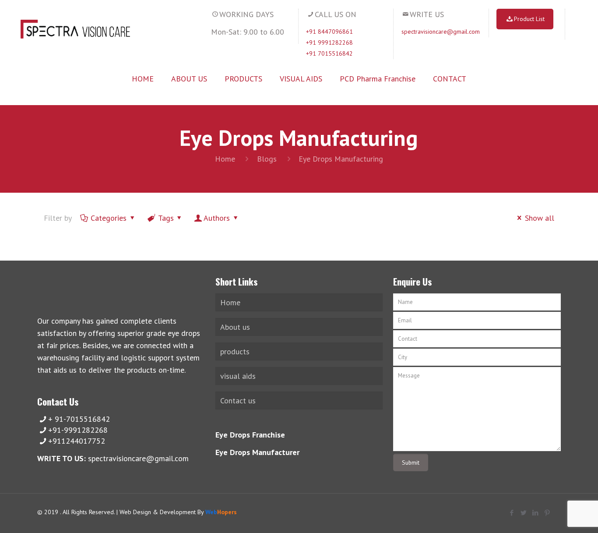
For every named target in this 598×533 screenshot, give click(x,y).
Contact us (238, 400)
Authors (217, 218)
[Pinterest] (547, 512)
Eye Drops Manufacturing (341, 159)
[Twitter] (523, 512)
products (235, 351)
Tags (166, 218)
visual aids (238, 376)
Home (225, 159)
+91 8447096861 (329, 31)
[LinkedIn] (535, 512)
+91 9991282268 (329, 42)
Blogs (267, 159)
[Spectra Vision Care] (75, 28)
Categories (109, 218)
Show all (539, 218)
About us (235, 327)
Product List (529, 19)
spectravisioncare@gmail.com (440, 31)
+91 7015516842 (329, 53)
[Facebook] (512, 512)
